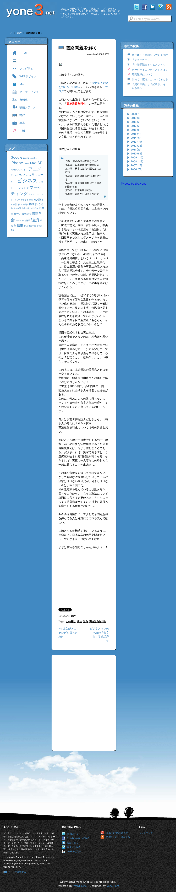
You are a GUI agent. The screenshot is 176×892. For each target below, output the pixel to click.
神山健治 (26, 220)
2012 (136, 145)
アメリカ (14, 175)
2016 (135, 129)
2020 (135, 114)
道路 (85, 621)
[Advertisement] (146, 210)
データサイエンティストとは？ (150, 69)
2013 (136, 141)
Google (16, 157)
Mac (33, 163)
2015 (136, 133)
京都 (37, 199)
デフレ (13, 182)
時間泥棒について (142, 74)
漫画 (35, 214)
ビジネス (27, 181)
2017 (135, 125)
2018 (135, 121)
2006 (136, 169)
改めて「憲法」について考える (150, 79)
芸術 (26, 226)
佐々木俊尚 (23, 204)
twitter (13, 170)
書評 (73, 615)
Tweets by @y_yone (133, 183)
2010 (136, 153)
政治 (24, 213)
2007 (136, 165)
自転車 (18, 225)
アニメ (35, 168)
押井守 (17, 213)
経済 (35, 219)
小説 (32, 208)
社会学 (18, 220)
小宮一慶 (25, 208)
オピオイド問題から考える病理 (150, 54)
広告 (36, 208)
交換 (31, 200)
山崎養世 (71, 621)
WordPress (80, 886)
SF (39, 163)
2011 (136, 149)
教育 (29, 214)
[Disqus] (84, 701)
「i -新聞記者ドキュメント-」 (149, 64)
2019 (135, 118)
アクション (22, 169)
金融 (12, 230)
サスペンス (25, 174)
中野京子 (24, 200)
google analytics (30, 158)
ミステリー (34, 194)
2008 (137, 161)
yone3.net (113, 886)
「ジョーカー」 (141, 59)
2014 (136, 137)
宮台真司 (17, 208)
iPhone (17, 162)
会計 (15, 204)
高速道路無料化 (97, 621)
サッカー (37, 174)
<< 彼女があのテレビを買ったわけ (68, 632)
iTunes (26, 164)
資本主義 (32, 226)
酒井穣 (39, 226)
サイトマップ (146, 833)
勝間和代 (34, 204)
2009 (137, 157)
